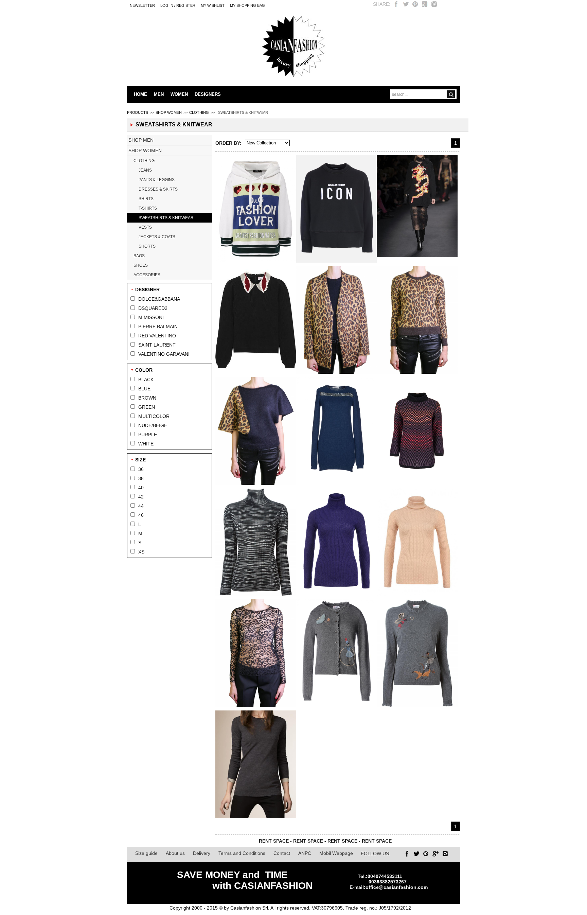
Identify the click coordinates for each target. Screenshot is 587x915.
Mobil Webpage (336, 853)
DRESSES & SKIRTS (158, 189)
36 (141, 469)
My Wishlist (213, 5)
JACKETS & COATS (157, 236)
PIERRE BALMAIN (158, 326)
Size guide (146, 853)
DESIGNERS (208, 94)
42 (141, 496)
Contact (281, 853)
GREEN (146, 407)
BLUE (144, 388)
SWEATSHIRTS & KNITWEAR (166, 217)
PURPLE (147, 434)
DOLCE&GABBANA (159, 299)
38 (141, 478)
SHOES (141, 265)
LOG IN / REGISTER (177, 5)
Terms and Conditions (241, 853)
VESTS (145, 227)
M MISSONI (151, 317)
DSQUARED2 (152, 308)
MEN (159, 94)
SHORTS (147, 246)
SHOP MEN (141, 140)
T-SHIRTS (148, 208)
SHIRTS (146, 198)
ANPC (304, 853)
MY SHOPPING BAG (247, 5)
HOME (140, 94)
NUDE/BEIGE (152, 425)
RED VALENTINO (157, 335)
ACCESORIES (147, 274)
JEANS (145, 170)
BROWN (147, 398)
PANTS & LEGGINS (157, 179)
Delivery (201, 853)
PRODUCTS (137, 112)
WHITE (146, 443)
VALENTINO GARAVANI (164, 354)
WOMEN (179, 94)
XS (141, 552)
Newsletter (142, 5)
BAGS (139, 255)
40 (141, 487)
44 (141, 506)
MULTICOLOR (154, 416)
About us (175, 853)
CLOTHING (199, 112)
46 (141, 515)
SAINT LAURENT (157, 345)
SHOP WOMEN (169, 112)
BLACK (146, 379)
